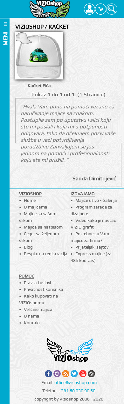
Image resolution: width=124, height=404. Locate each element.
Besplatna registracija (45, 253)
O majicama (35, 206)
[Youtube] (82, 373)
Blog (28, 247)
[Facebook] (48, 373)
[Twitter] (74, 373)
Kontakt (32, 322)
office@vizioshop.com (75, 382)
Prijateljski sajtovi (92, 247)
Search (111, 9)
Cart (100, 9)
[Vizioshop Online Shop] (49, 9)
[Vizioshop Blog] (91, 373)
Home (30, 200)
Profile (89, 9)
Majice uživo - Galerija (96, 200)
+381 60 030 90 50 (77, 390)
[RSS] (65, 373)
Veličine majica (38, 309)
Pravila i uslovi (37, 282)
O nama (31, 315)
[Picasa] (57, 373)
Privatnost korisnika (43, 289)
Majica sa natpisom (43, 226)
